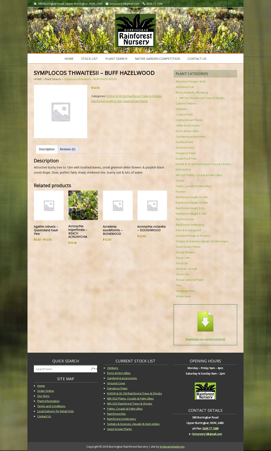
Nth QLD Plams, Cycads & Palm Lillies (130, 398)
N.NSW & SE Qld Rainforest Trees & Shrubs (133, 96)
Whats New (183, 296)
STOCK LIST (89, 59)
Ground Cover (185, 147)
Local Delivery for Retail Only (55, 411)
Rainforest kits (185, 219)
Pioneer (181, 191)
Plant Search (116, 59)
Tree (179, 285)
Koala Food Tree (186, 158)
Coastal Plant (184, 114)
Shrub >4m (183, 258)
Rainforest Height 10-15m (192, 197)
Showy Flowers (185, 252)
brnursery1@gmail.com (207, 434)
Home (69, 59)
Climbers (181, 109)
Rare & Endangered (188, 230)
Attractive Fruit (185, 87)
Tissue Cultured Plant (189, 280)
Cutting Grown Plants (189, 120)
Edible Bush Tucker (188, 125)
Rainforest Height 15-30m (192, 203)
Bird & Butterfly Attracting (192, 92)
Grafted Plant (184, 142)
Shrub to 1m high (186, 269)
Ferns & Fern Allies (187, 131)
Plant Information (48, 401)
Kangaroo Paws (186, 153)
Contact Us (197, 59)
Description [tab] (47, 149)
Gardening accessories (191, 136)
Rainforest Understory (190, 225)
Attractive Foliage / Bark (191, 81)
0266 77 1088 (210, 428)
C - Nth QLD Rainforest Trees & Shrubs (200, 98)
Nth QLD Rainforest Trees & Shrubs (129, 403)
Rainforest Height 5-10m (106, 101)
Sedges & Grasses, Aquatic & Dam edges (202, 241)
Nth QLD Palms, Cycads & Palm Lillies (199, 175)
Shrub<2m (182, 274)
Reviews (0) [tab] (67, 149)
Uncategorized (185, 291)
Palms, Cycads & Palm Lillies (193, 186)
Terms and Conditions (51, 406)
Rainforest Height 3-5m (190, 208)
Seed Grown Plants (135, 101)
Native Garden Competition (157, 59)
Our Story (43, 396)
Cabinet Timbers (186, 103)
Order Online (45, 391)
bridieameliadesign (172, 446)
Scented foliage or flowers (193, 236)
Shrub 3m (182, 263)
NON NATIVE (183, 169)
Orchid (180, 180)
